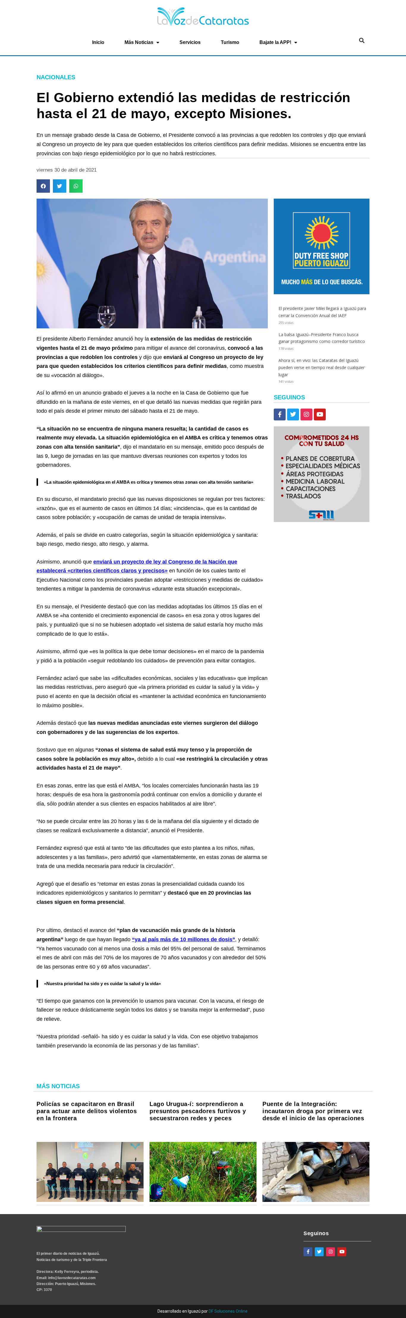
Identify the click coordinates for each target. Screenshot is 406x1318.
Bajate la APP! (275, 42)
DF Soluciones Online (228, 1311)
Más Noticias (139, 42)
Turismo (230, 42)
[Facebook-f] (280, 414)
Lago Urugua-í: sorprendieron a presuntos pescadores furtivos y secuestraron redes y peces (198, 1111)
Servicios (190, 42)
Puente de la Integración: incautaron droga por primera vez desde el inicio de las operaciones (313, 1111)
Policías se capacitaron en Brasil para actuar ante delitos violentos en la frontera (87, 1111)
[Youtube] (320, 414)
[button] (361, 40)
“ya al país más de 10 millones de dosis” (183, 939)
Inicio (98, 42)
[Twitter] (293, 414)
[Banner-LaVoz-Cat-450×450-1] (321, 292)
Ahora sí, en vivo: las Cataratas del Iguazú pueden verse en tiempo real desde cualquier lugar (321, 367)
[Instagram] (306, 414)
